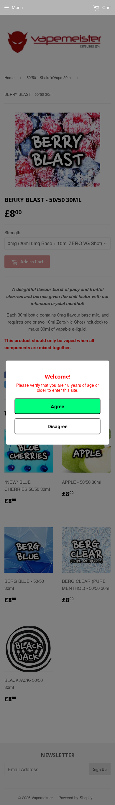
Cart (106, 7)
